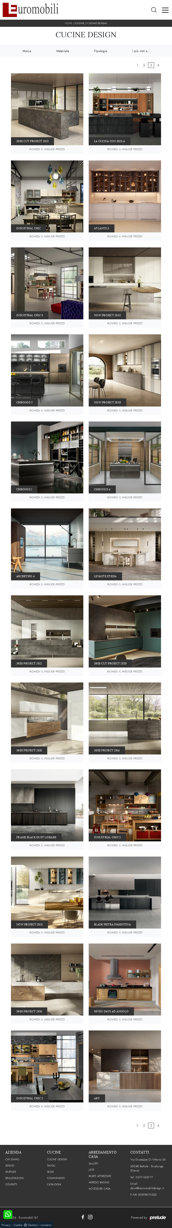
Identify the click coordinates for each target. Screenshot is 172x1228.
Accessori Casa (100, 1189)
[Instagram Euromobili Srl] (90, 1217)
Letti (91, 1170)
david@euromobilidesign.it (147, 1188)
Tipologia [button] (100, 51)
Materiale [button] (62, 51)
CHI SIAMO (12, 1159)
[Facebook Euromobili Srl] (83, 1217)
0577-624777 (144, 1177)
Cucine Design (97, 23)
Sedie (50, 1172)
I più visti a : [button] (140, 51)
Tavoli (51, 1166)
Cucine (80, 23)
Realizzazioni (14, 1178)
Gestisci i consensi (40, 1225)
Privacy (6, 1225)
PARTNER (10, 1172)
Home (68, 23)
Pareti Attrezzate (100, 1176)
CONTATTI (11, 1184)
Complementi (56, 1178)
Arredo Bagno (99, 1182)
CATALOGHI (54, 1184)
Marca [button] (27, 51)
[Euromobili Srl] (31, 10)
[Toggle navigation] (165, 10)
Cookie (18, 1225)
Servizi (9, 1166)
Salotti (93, 1164)
